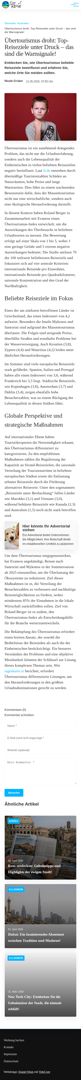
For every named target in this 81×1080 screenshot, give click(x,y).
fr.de (46, 170)
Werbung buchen (14, 1040)
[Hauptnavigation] (73, 4)
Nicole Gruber (14, 80)
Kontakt (8, 1047)
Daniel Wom (26, 1071)
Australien (23, 23)
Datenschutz (11, 1061)
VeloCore (44, 1071)
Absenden (14, 792)
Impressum (10, 1054)
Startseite (10, 23)
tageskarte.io (14, 671)
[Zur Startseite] (12, 7)
